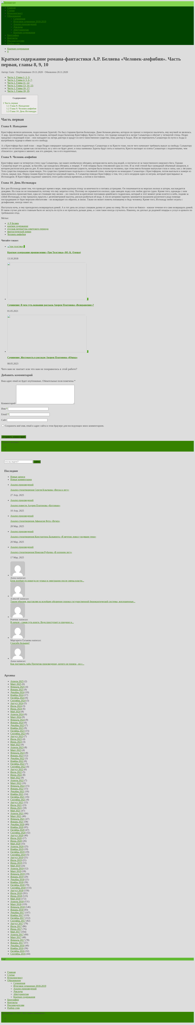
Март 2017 (15, 937)
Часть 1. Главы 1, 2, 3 (18, 77)
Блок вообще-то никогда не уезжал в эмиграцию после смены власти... (47, 580)
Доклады (18, 27)
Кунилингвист (15, 13)
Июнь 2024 (16, 709)
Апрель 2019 (17, 868)
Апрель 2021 (17, 813)
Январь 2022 (16, 788)
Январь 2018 (16, 909)
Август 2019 (16, 857)
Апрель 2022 (17, 780)
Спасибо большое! (20, 643)
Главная (11, 7)
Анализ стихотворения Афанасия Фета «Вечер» (35, 521)
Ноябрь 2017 (16, 915)
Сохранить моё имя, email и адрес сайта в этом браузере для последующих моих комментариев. (54, 425)
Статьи (11, 10)
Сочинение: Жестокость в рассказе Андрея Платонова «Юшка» (42, 357)
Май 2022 (15, 777)
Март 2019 (15, 871)
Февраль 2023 (17, 753)
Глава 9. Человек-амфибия (21, 108)
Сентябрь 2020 (18, 832)
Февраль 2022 (17, 786)
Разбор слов (13, 43)
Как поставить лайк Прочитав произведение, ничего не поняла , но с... (47, 664)
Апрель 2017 (17, 934)
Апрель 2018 (17, 901)
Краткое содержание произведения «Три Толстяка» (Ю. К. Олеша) (44, 252)
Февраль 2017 (17, 940)
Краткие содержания (24, 32)
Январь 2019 (16, 876)
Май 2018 (15, 898)
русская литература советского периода (27, 229)
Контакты (12, 38)
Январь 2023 (16, 755)
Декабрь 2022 (17, 758)
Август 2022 (16, 769)
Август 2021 (16, 802)
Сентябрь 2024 (18, 700)
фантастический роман (19, 231)
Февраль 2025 (17, 687)
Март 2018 (15, 904)
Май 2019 (15, 865)
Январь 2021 (16, 821)
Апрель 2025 (17, 681)
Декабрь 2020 (17, 824)
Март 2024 (15, 717)
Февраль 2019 (17, 874)
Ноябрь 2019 (16, 849)
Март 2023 (15, 750)
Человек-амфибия (16, 234)
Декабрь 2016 (17, 945)
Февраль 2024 (17, 720)
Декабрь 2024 (17, 692)
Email (5, 414)
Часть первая (10, 103)
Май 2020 (15, 843)
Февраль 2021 (17, 819)
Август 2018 (16, 890)
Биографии (13, 35)
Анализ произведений (25, 24)
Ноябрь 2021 (16, 794)
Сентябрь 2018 (18, 887)
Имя (4, 408)
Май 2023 (15, 744)
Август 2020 (16, 835)
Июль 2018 (16, 893)
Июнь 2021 (16, 808)
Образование (14, 16)
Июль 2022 (16, 772)
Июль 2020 (16, 838)
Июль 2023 (16, 739)
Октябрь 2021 (17, 797)
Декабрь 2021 (17, 791)
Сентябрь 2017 (18, 920)
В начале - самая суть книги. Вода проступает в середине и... (42, 622)
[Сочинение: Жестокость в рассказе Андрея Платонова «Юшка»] (47, 351)
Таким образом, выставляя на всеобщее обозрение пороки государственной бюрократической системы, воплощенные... (72, 601)
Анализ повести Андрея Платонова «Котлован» (35, 505)
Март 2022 (15, 783)
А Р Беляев (13, 223)
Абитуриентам (21, 29)
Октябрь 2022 (17, 764)
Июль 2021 (16, 805)
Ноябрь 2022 (16, 761)
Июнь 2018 (16, 896)
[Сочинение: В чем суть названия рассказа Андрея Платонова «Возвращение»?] (47, 299)
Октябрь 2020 (17, 830)
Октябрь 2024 (17, 698)
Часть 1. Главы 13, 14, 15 (20, 85)
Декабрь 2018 (17, 879)
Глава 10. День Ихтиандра (21, 111)
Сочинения (19, 18)
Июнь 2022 (16, 775)
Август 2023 (16, 736)
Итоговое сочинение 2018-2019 (29, 21)
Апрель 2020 (17, 846)
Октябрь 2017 (17, 918)
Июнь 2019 (16, 863)
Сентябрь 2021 (18, 799)
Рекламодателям (15, 40)
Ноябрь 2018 (16, 882)
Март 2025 (15, 684)
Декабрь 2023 (17, 725)
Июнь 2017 (16, 929)
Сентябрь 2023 (18, 733)
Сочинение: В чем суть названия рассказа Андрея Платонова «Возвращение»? (50, 305)
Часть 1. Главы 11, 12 (18, 83)
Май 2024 (15, 711)
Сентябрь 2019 (18, 854)
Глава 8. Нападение (17, 105)
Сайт (3, 420)
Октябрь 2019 (17, 852)
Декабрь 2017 (17, 912)
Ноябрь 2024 (16, 695)
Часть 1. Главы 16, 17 (18, 88)
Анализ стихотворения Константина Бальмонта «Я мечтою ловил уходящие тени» (53, 536)
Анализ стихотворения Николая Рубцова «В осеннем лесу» (41, 552)
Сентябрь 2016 (18, 954)
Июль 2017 (16, 926)
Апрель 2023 (17, 747)
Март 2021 (15, 816)
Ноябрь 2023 (16, 728)
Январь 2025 (16, 689)
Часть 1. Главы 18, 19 (18, 91)
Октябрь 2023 (17, 731)
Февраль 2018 (17, 907)
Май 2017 (15, 931)
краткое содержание (17, 226)
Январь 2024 (16, 722)
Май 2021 (15, 810)
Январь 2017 (16, 943)
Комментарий (8, 403)
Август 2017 (16, 923)
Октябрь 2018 (17, 885)
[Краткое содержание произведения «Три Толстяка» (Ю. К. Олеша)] (15, 246)
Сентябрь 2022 (18, 766)
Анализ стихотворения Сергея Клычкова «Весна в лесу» (39, 490)
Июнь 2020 (16, 841)
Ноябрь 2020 (16, 827)
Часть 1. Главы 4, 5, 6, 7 (19, 80)
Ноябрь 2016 (16, 948)
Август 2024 (16, 703)
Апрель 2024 (17, 714)
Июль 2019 (16, 860)
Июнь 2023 (16, 742)
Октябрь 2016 (17, 951)
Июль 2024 (16, 706)
